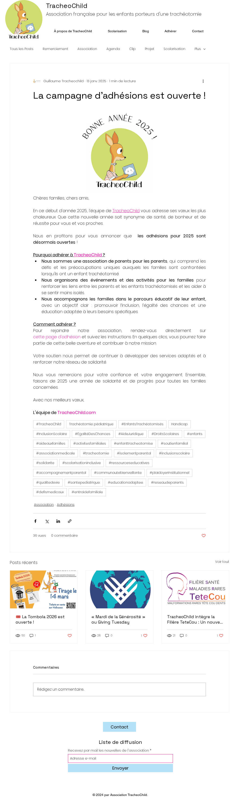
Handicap (179, 424)
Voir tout (222, 561)
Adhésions (65, 504)
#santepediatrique (84, 482)
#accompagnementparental (61, 472)
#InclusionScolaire (51, 434)
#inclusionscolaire (174, 453)
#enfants (194, 434)
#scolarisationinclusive (81, 462)
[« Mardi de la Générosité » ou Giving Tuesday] (119, 589)
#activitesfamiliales (89, 443)
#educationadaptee (125, 482)
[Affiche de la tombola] (43, 589)
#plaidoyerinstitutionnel (169, 472)
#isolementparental (134, 453)
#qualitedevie (48, 482)
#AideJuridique (131, 434)
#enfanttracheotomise (133, 443)
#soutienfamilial (174, 443)
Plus (198, 49)
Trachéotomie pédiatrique (91, 424)
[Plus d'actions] (203, 81)
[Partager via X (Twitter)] (47, 521)
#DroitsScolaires (165, 434)
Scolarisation (174, 49)
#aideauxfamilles (50, 443)
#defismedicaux (50, 492)
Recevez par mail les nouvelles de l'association (108, 750)
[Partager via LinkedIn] (58, 521)
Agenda (113, 49)
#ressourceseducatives (129, 462)
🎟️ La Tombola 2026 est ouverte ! (40, 619)
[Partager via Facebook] (35, 521)
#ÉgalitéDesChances (92, 434)
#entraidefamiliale (87, 492)
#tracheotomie (96, 453)
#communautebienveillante (118, 472)
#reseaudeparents (167, 482)
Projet (149, 49)
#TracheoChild (48, 424)
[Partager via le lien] (69, 521)
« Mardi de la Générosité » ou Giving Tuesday (118, 619)
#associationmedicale (55, 453)
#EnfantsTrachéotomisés (142, 424)
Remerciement (55, 49)
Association (87, 49)
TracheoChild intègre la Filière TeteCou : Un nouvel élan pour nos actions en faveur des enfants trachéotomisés (194, 619)
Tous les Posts (21, 49)
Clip (132, 49)
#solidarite (45, 462)
